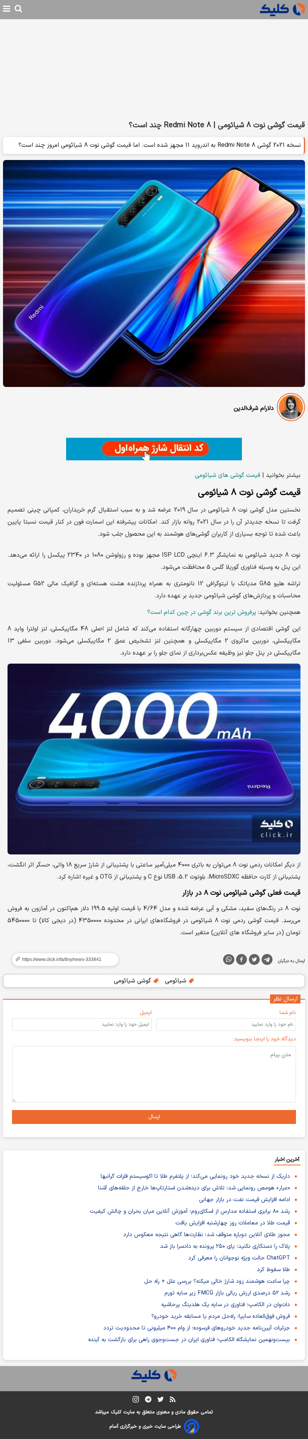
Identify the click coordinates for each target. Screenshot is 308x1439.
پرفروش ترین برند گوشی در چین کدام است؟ (201, 612)
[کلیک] (282, 9)
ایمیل (146, 1013)
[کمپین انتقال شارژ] (154, 449)
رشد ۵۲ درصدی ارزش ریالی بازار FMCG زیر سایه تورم (227, 1293)
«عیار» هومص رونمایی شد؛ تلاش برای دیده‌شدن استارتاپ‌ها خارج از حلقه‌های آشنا (194, 1188)
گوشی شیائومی (133, 980)
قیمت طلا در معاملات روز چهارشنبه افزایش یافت (232, 1223)
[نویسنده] (291, 408)
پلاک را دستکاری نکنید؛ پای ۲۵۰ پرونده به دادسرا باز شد (225, 1246)
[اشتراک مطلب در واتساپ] (228, 959)
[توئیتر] (254, 961)
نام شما (287, 1013)
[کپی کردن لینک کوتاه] (62, 959)
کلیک (116, 1412)
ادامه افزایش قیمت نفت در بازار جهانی (244, 1199)
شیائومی (176, 980)
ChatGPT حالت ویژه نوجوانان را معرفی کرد (239, 1258)
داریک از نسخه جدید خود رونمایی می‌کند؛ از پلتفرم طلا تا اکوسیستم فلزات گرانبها (195, 1176)
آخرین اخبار (287, 1159)
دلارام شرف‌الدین (254, 408)
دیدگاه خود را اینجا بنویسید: (264, 1039)
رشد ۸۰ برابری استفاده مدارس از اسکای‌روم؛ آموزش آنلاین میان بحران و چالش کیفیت (190, 1211)
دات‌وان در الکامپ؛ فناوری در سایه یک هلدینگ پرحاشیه (225, 1304)
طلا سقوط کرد (273, 1269)
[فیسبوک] (241, 961)
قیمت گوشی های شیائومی (227, 475)
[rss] (172, 1400)
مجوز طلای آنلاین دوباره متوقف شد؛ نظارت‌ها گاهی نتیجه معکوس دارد (206, 1234)
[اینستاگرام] (136, 1400)
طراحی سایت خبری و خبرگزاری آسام (145, 1426)
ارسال (154, 1117)
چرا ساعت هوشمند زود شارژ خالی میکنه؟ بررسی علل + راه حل (217, 1281)
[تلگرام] (267, 961)
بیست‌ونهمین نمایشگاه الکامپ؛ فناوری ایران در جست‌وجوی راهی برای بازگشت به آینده (189, 1339)
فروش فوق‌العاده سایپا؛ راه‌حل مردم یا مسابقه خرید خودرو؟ (220, 1316)
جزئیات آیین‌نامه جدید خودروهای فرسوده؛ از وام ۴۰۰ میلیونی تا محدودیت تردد (196, 1328)
